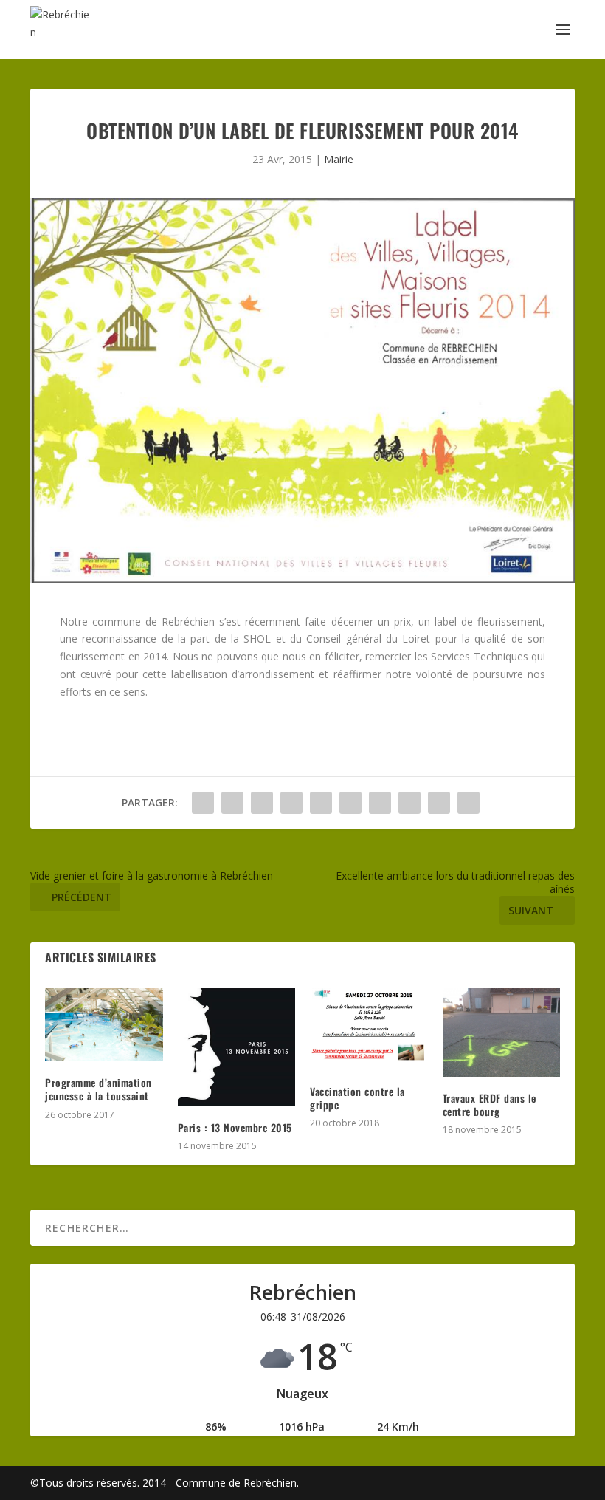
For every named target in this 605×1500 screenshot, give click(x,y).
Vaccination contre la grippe (357, 1097)
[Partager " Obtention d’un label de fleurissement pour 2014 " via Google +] (262, 803)
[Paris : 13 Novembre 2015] (237, 1047)
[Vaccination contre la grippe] (369, 1029)
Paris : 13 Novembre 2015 (235, 1127)
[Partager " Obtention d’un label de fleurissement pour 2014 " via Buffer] (380, 803)
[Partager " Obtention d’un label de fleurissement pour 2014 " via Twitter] (232, 803)
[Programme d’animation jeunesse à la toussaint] (104, 1024)
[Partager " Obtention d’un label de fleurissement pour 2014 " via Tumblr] (291, 803)
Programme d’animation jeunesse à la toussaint (98, 1089)
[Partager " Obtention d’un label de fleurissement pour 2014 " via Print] (468, 803)
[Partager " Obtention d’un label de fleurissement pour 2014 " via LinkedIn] (350, 803)
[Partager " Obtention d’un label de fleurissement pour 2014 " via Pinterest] (321, 803)
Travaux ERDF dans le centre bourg (489, 1104)
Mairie (338, 159)
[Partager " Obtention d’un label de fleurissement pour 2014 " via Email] (439, 803)
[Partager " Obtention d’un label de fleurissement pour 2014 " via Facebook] (203, 803)
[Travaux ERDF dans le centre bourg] (502, 1032)
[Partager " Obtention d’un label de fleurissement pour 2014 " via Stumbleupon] (409, 803)
